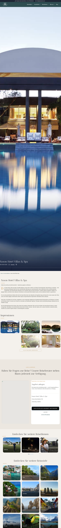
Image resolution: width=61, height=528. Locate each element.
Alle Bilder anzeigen (30, 350)
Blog (57, 4)
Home (2, 273)
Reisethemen (44, 4)
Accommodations (6, 273)
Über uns (52, 4)
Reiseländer (29, 4)
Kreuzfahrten (36, 4)
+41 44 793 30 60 (45, 414)
